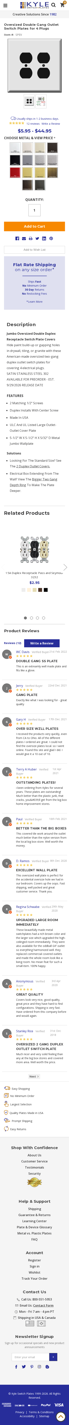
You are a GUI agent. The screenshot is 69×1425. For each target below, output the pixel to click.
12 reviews (33, 123)
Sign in (34, 1266)
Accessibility (27, 1416)
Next (65, 567)
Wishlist (34, 1272)
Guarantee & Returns (34, 1215)
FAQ (34, 1239)
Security (34, 1173)
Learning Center (34, 1221)
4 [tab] (43, 618)
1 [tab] (25, 618)
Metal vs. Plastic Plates (34, 1233)
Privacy (19, 1412)
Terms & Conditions (41, 1412)
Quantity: (34, 199)
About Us (34, 1155)
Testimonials (34, 1167)
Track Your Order (34, 1278)
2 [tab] (31, 618)
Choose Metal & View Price (29, 138)
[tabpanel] (34, 568)
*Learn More (34, 301)
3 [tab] (37, 618)
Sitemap (44, 1416)
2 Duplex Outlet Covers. (33, 466)
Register (34, 1260)
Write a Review (51, 123)
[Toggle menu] (5, 5)
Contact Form (43, 1305)
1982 (53, 14)
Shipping (34, 1209)
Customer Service (34, 1161)
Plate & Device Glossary (34, 1227)
